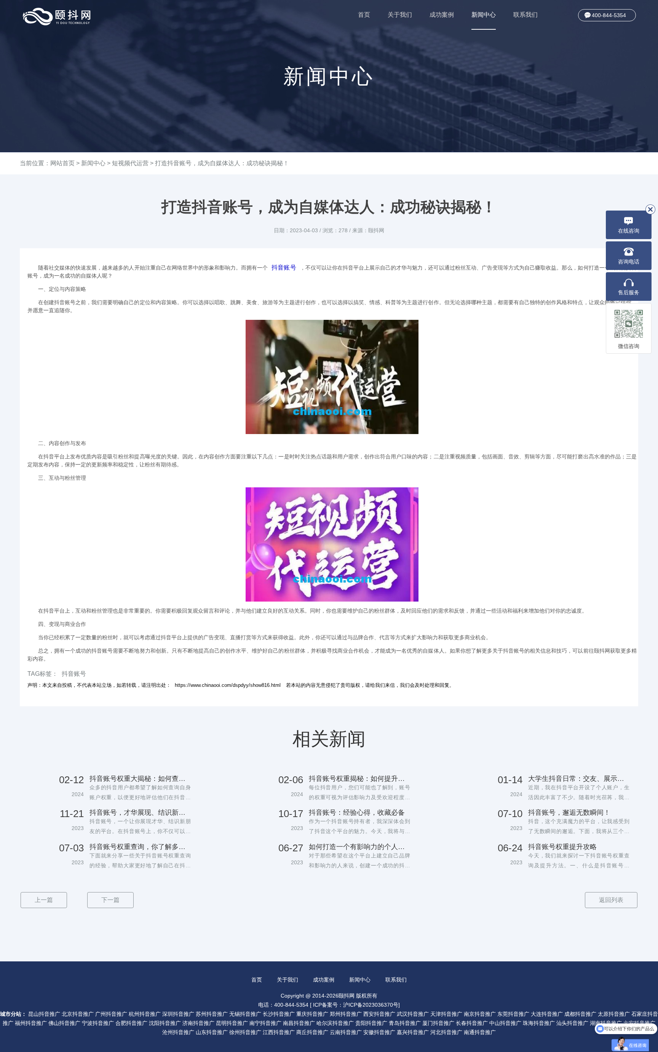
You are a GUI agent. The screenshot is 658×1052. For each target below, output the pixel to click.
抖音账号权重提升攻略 (562, 847)
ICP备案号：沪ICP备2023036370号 (355, 1005)
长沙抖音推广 (279, 1014)
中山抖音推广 (505, 1023)
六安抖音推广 (639, 1023)
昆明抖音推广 (232, 1023)
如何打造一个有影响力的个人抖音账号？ (359, 847)
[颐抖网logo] (57, 17)
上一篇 (44, 900)
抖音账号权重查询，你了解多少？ (140, 847)
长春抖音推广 (472, 1023)
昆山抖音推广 (44, 1014)
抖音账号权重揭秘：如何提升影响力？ (359, 778)
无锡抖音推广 (245, 1014)
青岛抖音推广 (405, 1023)
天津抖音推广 (446, 1014)
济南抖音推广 (198, 1023)
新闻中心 (483, 14)
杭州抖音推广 (145, 1014)
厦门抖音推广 (438, 1023)
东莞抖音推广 (513, 1014)
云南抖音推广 (346, 1032)
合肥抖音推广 (131, 1023)
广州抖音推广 (111, 1014)
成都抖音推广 (580, 1014)
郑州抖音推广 (346, 1014)
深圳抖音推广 (178, 1014)
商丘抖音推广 (312, 1032)
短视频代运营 (130, 163)
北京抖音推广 (78, 1014)
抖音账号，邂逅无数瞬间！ (569, 812)
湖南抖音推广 (606, 1023)
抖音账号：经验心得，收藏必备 (357, 812)
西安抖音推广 (379, 1014)
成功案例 (442, 14)
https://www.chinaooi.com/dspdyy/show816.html (228, 685)
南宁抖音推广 (265, 1023)
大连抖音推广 (547, 1014)
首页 (364, 14)
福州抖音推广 (31, 1023)
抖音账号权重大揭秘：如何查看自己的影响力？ (140, 778)
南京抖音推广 (480, 1014)
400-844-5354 (609, 15)
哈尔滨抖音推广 (335, 1023)
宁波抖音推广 (98, 1023)
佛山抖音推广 (64, 1023)
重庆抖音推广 (312, 1014)
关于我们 (400, 14)
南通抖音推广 (480, 1032)
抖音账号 (284, 267)
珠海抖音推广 (539, 1023)
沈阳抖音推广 (165, 1023)
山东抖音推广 (212, 1032)
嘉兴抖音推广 (413, 1032)
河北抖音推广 (446, 1032)
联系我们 (525, 14)
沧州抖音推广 (178, 1032)
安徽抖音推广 (379, 1032)
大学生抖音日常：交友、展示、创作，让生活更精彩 (578, 778)
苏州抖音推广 (212, 1014)
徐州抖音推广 (245, 1032)
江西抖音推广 (279, 1032)
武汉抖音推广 (413, 1014)
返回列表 (611, 900)
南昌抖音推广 (299, 1023)
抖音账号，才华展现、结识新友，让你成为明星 (140, 812)
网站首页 (62, 163)
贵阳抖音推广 (371, 1023)
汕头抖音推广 (572, 1023)
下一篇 (110, 900)
